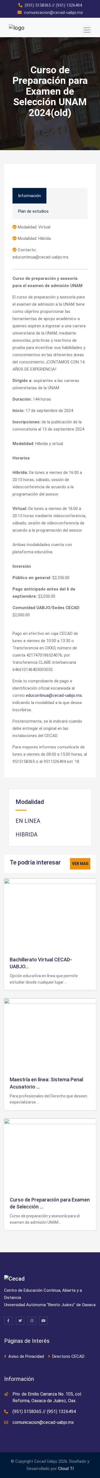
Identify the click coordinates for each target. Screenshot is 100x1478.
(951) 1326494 (69, 5)
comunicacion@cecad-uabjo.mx (53, 12)
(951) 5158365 (38, 5)
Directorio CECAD (68, 1356)
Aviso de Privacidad (26, 1356)
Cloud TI (66, 1468)
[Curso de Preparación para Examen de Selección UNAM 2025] (61, 1154)
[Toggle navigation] (86, 30)
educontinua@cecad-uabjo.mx (54, 695)
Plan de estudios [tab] (33, 211)
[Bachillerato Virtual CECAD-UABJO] (61, 914)
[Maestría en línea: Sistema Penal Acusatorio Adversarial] (61, 1034)
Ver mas (80, 863)
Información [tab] (29, 195)
